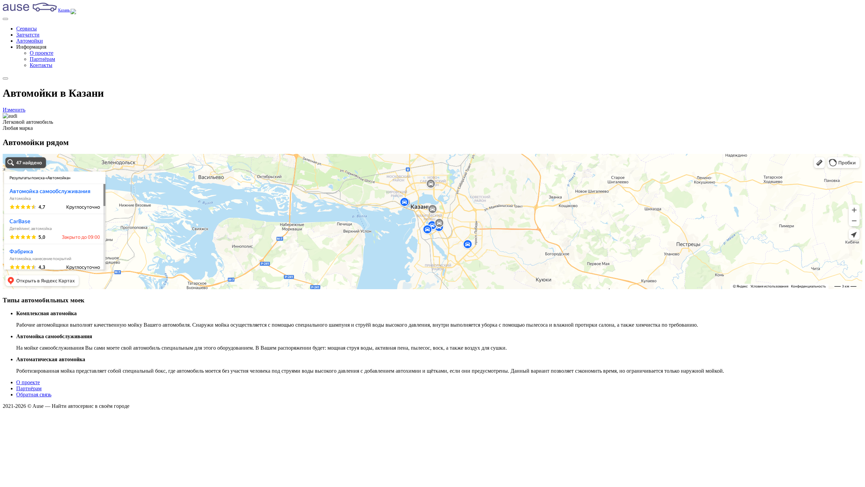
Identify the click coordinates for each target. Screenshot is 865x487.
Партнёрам (42, 59)
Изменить (14, 110)
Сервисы (26, 28)
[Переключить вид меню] (5, 78)
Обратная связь (33, 394)
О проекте (41, 53)
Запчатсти (28, 35)
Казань (64, 10)
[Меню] (5, 19)
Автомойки (29, 41)
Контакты (41, 65)
